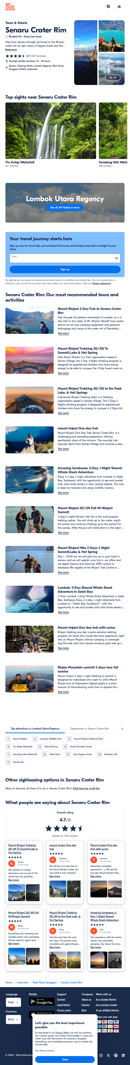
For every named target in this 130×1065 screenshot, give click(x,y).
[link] (50, 135)
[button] (50, 135)
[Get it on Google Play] (41, 1002)
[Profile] (119, 6)
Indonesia (22, 982)
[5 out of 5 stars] (24, 857)
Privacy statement (101, 283)
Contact (61, 999)
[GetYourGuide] (10, 6)
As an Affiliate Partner (107, 1010)
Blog (84, 1010)
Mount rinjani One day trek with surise (103, 847)
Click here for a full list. (86, 788)
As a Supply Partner (106, 999)
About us (86, 999)
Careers (86, 1004)
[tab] (35, 728)
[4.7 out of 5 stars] (15, 56)
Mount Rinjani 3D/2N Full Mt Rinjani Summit (23, 914)
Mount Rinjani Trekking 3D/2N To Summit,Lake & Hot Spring (23, 849)
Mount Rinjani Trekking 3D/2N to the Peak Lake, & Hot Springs (65, 916)
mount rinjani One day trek (62, 847)
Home (8, 982)
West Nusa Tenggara (44, 982)
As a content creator (106, 1004)
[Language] (108, 6)
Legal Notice (63, 1004)
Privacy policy (64, 1010)
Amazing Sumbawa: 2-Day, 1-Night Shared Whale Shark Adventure (104, 916)
